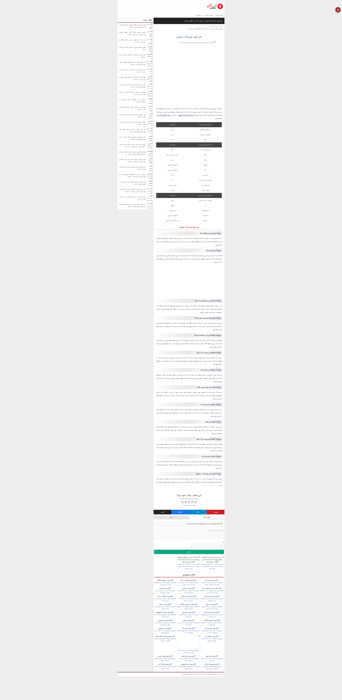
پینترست (215, 512)
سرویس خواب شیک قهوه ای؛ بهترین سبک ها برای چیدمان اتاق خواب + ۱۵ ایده (132, 175)
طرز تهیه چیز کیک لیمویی (189, 37)
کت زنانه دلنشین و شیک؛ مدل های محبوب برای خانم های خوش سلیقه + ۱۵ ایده (132, 205)
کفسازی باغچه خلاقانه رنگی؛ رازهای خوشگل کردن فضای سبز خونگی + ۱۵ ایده (132, 33)
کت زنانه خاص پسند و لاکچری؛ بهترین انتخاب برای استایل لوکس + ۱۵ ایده (132, 63)
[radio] (195, 502)
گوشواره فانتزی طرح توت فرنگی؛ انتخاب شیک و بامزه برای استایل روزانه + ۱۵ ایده (132, 153)
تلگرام (197, 512)
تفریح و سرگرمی (209, 15)
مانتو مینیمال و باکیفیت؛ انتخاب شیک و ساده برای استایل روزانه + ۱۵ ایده (132, 138)
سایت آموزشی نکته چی (164, 115)
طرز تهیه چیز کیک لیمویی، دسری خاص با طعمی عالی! (203, 20)
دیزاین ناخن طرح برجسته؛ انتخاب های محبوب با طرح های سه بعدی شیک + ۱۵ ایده (132, 145)
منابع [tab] (171, 517)
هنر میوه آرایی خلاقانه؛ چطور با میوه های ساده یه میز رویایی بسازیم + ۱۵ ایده (132, 26)
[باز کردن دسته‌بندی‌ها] (338, 9)
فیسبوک (180, 512)
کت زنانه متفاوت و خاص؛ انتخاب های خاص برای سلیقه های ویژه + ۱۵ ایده (132, 130)
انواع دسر (211, 26)
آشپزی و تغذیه (219, 15)
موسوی (219, 29)
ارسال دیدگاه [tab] (206, 517)
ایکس (162, 512)
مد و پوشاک (199, 15)
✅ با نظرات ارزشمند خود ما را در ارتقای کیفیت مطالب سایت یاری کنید (204, 524)
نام (223, 542)
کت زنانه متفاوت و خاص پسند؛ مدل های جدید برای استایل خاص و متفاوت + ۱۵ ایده (132, 190)
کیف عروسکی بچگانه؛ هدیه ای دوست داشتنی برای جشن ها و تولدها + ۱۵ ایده (132, 160)
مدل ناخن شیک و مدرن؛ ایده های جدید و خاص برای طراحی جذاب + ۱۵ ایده (132, 86)
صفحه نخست (217, 26)
